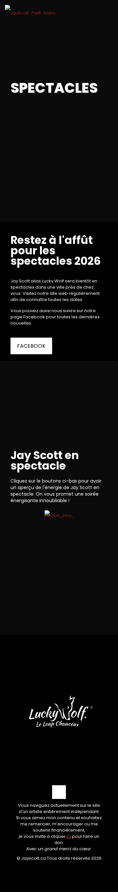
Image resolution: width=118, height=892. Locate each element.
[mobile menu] (109, 15)
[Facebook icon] (59, 869)
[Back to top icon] (59, 792)
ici (69, 836)
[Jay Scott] (30, 10)
